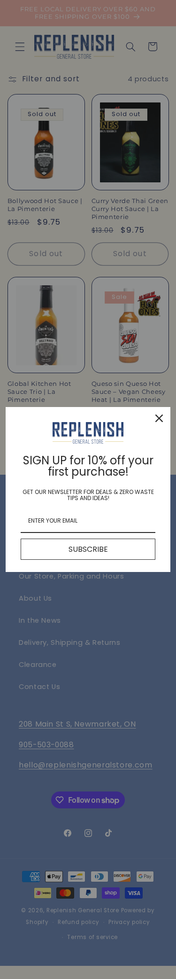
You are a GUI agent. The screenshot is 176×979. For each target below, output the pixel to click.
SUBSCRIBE (88, 549)
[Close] (159, 418)
